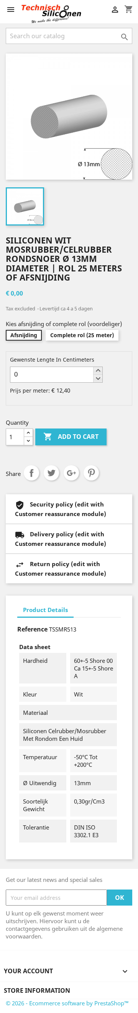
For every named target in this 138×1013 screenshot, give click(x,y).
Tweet (51, 473)
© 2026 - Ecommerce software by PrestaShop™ (67, 1003)
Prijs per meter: (30, 390)
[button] (97, 371)
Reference (32, 629)
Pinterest (91, 473)
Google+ (71, 473)
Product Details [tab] (45, 610)
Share (31, 473)
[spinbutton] (56, 374)
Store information (37, 990)
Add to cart (71, 436)
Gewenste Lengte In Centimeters (52, 359)
